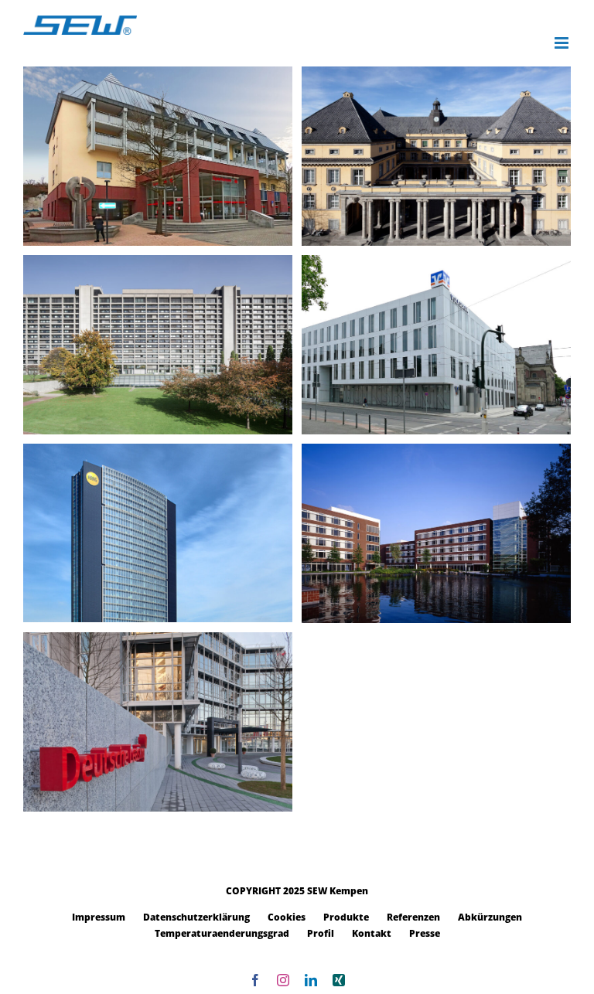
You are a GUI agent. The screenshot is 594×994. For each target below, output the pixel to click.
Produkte (346, 917)
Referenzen (413, 917)
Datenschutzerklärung (196, 917)
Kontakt (371, 933)
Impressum (98, 917)
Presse (424, 933)
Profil (320, 933)
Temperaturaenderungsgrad (222, 933)
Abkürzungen (490, 917)
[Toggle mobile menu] (563, 43)
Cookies (287, 917)
